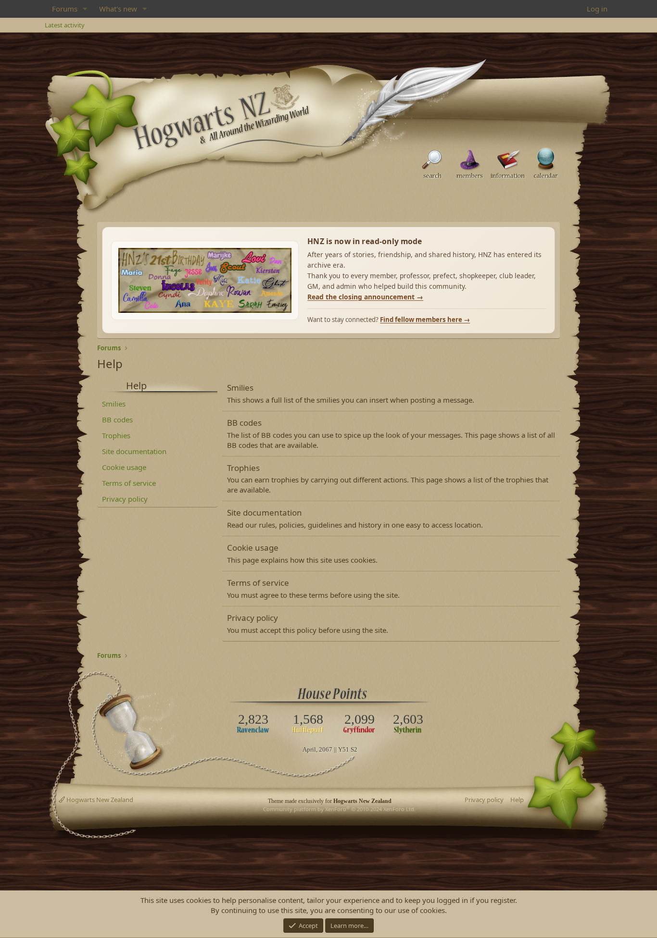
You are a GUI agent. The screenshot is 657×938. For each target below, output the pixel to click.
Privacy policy (125, 499)
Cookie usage (124, 467)
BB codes (117, 419)
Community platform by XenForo (339, 809)
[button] (85, 9)
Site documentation (134, 451)
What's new (118, 8)
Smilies (114, 403)
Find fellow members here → (425, 319)
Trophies (116, 435)
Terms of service (129, 483)
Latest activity (65, 25)
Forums (64, 8)
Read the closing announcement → (365, 296)
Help (517, 799)
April (309, 749)
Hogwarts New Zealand (99, 799)
